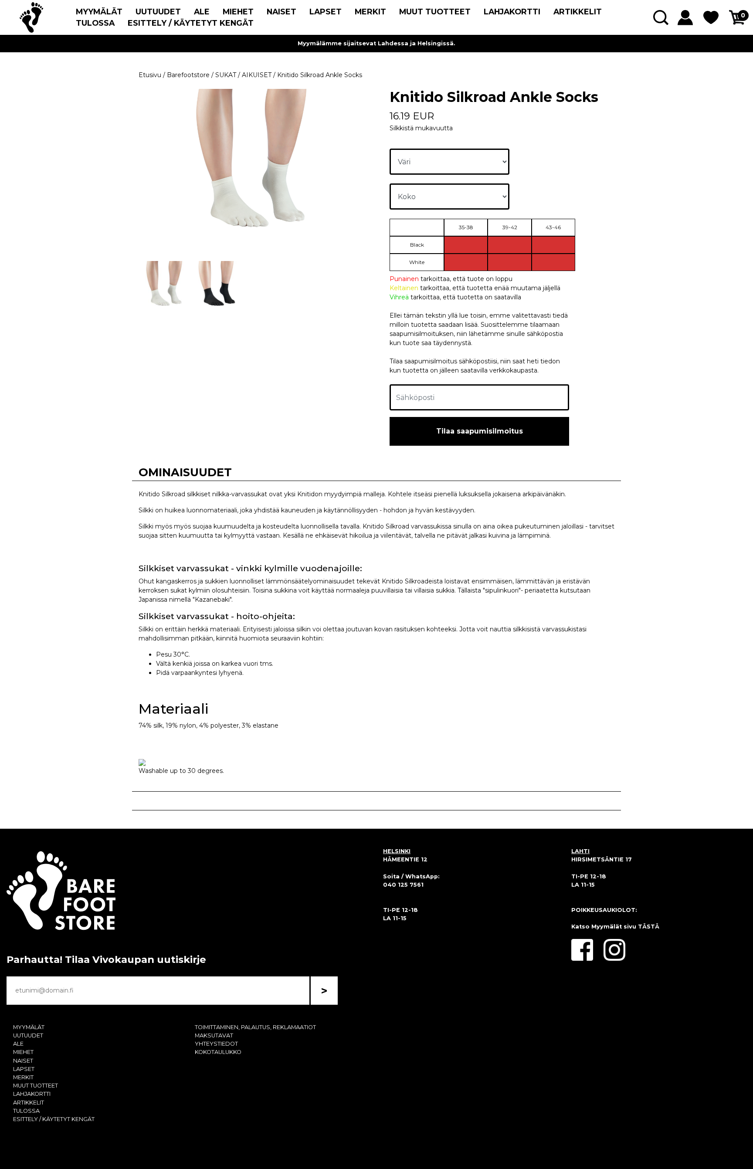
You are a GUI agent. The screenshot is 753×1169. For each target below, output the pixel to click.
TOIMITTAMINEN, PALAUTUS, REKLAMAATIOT (255, 1027)
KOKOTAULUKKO (218, 1052)
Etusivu (150, 75)
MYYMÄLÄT (99, 11)
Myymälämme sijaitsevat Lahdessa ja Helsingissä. (376, 43)
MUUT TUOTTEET (435, 11)
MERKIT (370, 11)
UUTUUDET (158, 11)
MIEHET (238, 11)
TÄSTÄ (648, 926)
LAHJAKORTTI (512, 11)
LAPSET (325, 11)
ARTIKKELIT (577, 11)
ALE (202, 11)
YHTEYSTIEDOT (216, 1043)
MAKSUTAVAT (214, 1035)
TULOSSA (95, 22)
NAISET (281, 11)
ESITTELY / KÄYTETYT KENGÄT (191, 22)
